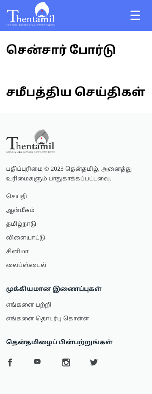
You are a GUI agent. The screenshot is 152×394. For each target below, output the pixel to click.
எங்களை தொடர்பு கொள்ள (47, 319)
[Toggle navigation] (135, 15)
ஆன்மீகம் (20, 210)
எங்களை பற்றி (28, 305)
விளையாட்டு (25, 238)
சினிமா (17, 251)
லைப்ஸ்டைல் (26, 265)
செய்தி (16, 196)
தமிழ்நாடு (21, 224)
